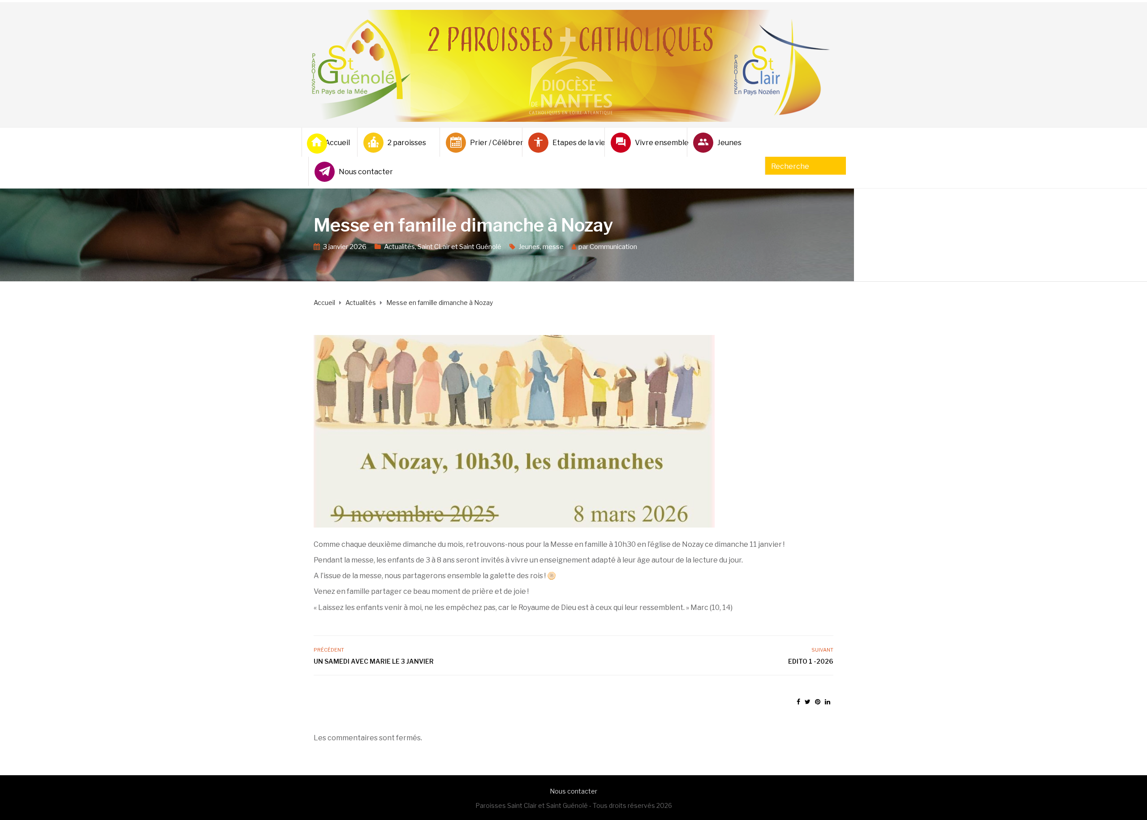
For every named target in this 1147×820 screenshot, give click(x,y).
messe (553, 247)
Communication (613, 247)
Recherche (790, 166)
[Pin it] (817, 701)
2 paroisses (407, 142)
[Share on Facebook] (798, 701)
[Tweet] (808, 701)
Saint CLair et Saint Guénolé (459, 247)
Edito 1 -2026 (810, 661)
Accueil (337, 142)
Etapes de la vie (574, 142)
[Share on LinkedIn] (827, 701)
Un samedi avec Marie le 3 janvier (374, 661)
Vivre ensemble (657, 142)
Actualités (399, 247)
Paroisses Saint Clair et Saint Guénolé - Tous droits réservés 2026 (573, 805)
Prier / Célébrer (492, 142)
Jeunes (729, 142)
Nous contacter (361, 171)
